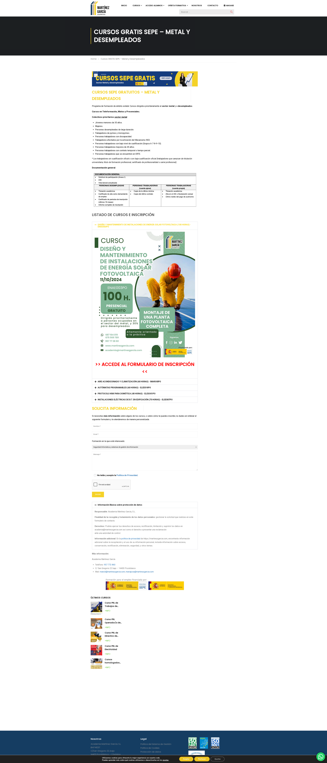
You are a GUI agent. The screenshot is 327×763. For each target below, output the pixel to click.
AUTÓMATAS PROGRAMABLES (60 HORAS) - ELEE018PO (124, 387)
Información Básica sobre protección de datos (120, 505)
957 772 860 (109, 564)
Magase (230, 5)
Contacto (212, 5)
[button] (145, 226)
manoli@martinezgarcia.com (112, 572)
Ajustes (217, 759)
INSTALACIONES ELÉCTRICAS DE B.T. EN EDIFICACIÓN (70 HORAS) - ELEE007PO (135, 399)
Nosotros (197, 5)
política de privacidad (130, 538)
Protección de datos (151, 751)
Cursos (136, 5)
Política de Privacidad (126, 475)
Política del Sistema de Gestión (156, 744)
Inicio (124, 5)
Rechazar (202, 759)
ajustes (165, 760)
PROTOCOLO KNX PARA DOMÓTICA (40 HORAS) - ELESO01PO (126, 393)
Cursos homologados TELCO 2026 (112, 662)
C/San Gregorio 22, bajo (103, 750)
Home (94, 58)
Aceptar (186, 759)
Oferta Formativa (177, 5)
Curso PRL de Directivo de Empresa (111, 636)
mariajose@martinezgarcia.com (140, 572)
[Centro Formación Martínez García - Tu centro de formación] (100, 8)
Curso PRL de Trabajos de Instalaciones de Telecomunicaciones (120, 607)
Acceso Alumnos (154, 5)
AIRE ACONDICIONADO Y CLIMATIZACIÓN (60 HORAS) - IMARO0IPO (129, 381)
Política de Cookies (150, 748)
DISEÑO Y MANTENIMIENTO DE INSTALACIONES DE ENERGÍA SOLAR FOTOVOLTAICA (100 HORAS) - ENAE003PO (144, 225)
